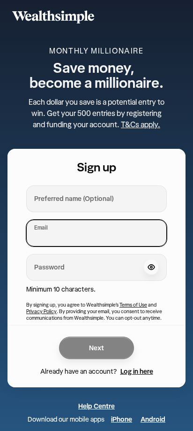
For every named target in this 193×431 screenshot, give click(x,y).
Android (153, 419)
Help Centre (96, 406)
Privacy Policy (41, 311)
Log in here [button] (136, 371)
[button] (151, 267)
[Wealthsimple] (96, 16)
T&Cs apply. (140, 124)
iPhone (121, 419)
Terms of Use (133, 304)
